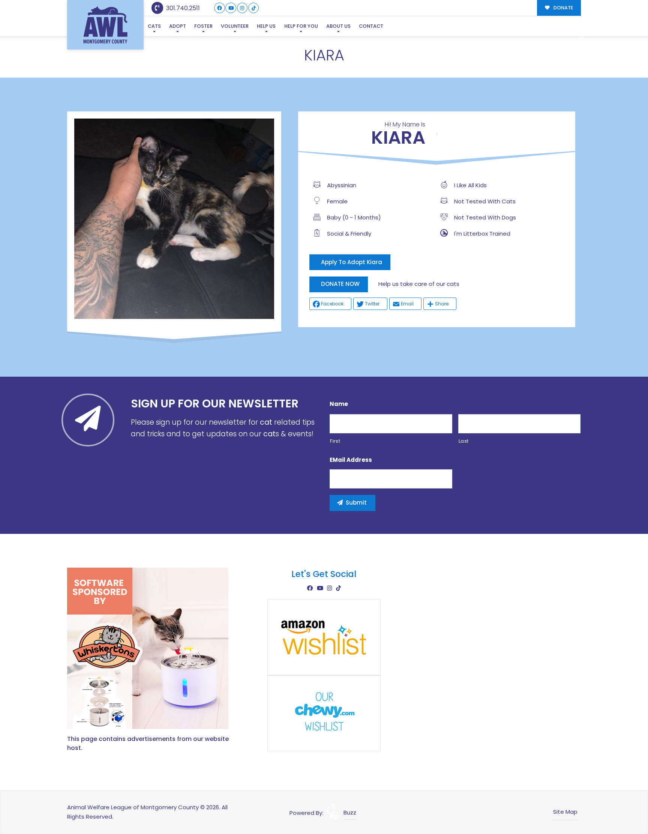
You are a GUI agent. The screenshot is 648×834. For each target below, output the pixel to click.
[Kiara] (174, 218)
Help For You (301, 26)
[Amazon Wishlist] (324, 637)
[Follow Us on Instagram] (242, 8)
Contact (371, 26)
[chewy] (324, 713)
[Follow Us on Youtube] (230, 8)
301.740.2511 (182, 8)
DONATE (562, 8)
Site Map (565, 812)
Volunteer (235, 26)
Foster (203, 26)
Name (339, 404)
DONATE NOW (340, 284)
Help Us (266, 26)
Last (464, 441)
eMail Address (351, 460)
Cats (154, 26)
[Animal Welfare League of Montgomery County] (105, 25)
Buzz (350, 812)
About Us (338, 26)
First (335, 441)
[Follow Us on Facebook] (219, 8)
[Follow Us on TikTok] (253, 8)
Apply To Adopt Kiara (351, 262)
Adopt (177, 26)
